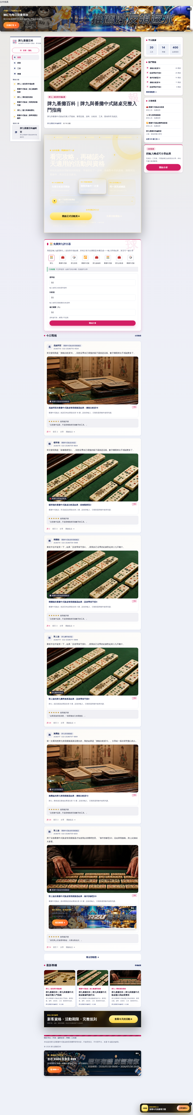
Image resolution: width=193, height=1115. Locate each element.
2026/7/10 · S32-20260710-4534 (66, 349)
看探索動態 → (151, 92)
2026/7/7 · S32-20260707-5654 (66, 737)
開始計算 (92, 323)
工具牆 (73, 1038)
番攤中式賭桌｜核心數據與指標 (26, 90)
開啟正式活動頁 (71, 216)
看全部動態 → (92, 957)
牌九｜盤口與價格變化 (24, 110)
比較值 (52, 292)
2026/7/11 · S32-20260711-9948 (66, 640)
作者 (54, 1038)
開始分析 (163, 167)
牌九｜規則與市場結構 (24, 84)
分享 (62, 432)
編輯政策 (61, 1038)
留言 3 (54, 529)
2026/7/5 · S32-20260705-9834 (66, 446)
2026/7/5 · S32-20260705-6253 (66, 834)
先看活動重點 (114, 216)
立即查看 (183, 1108)
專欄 (17, 74)
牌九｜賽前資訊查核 (23, 97)
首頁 (17, 57)
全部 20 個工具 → (153, 139)
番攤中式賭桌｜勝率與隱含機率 (26, 116)
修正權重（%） (55, 307)
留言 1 (55, 947)
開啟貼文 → (70, 432)
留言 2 (55, 432)
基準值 (52, 277)
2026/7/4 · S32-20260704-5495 (66, 543)
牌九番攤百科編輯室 (54, 123)
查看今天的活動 (123, 1019)
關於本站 (47, 1038)
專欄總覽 (138, 965)
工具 (17, 68)
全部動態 (138, 336)
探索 (17, 63)
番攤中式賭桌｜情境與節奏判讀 (26, 103)
